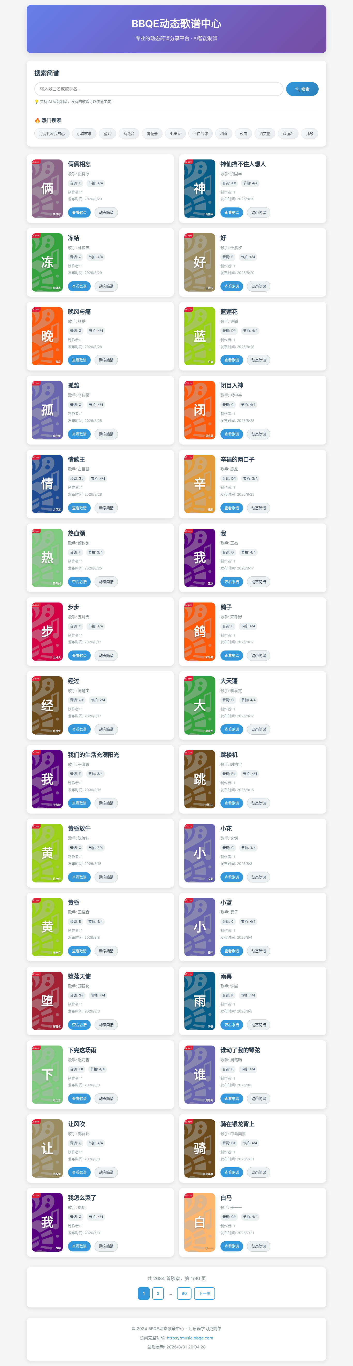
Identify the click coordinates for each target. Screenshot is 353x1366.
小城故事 (84, 133)
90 (184, 1293)
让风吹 (76, 1123)
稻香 (223, 133)
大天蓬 (228, 680)
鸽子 (226, 607)
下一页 (204, 1293)
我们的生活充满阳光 (93, 754)
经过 (73, 680)
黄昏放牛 (79, 828)
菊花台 (129, 133)
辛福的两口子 (237, 459)
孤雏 (73, 385)
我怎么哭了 (82, 1197)
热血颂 (76, 533)
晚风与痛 (79, 311)
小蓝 (226, 902)
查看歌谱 (79, 212)
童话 (107, 133)
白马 (226, 1197)
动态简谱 (106, 212)
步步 (73, 607)
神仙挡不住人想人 (243, 163)
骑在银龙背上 (237, 1123)
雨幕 (226, 976)
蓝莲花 (228, 311)
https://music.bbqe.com (190, 1337)
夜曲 (243, 133)
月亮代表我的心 (52, 133)
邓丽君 (288, 133)
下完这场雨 (82, 1050)
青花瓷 (152, 133)
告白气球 (200, 133)
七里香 (175, 133)
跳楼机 (228, 754)
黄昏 (73, 902)
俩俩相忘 (79, 163)
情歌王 (76, 459)
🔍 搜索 (302, 89)
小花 (226, 828)
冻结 (73, 237)
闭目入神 (231, 385)
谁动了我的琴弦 (240, 1050)
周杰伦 (264, 133)
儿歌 (309, 133)
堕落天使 (79, 976)
